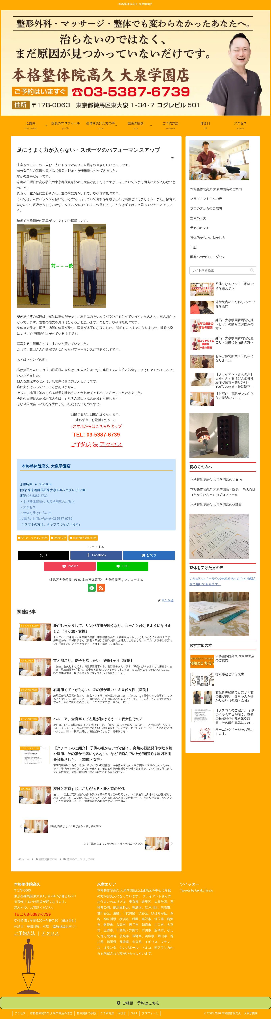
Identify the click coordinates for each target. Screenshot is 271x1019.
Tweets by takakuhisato (196, 890)
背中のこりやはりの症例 (34, 537)
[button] (252, 270)
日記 (193, 247)
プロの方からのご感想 (206, 208)
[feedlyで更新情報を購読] (92, 588)
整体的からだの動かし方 (207, 237)
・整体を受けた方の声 (36, 513)
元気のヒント (199, 228)
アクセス (50, 933)
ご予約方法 (84, 444)
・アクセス (28, 507)
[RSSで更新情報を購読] (101, 588)
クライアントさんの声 (206, 198)
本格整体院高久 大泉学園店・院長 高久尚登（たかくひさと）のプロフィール (222, 492)
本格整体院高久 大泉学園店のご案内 (216, 189)
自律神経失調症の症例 (85, 537)
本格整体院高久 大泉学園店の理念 (51, 1013)
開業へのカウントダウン (207, 257)
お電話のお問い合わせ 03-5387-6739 (46, 518)
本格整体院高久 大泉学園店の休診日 (216, 504)
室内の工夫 (198, 218)
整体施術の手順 (86, 1013)
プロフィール (150, 1013)
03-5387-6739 (38, 495)
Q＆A (134, 1013)
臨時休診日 (61, 926)
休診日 (122, 1013)
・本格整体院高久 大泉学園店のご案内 (47, 501)
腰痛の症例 (60, 537)
